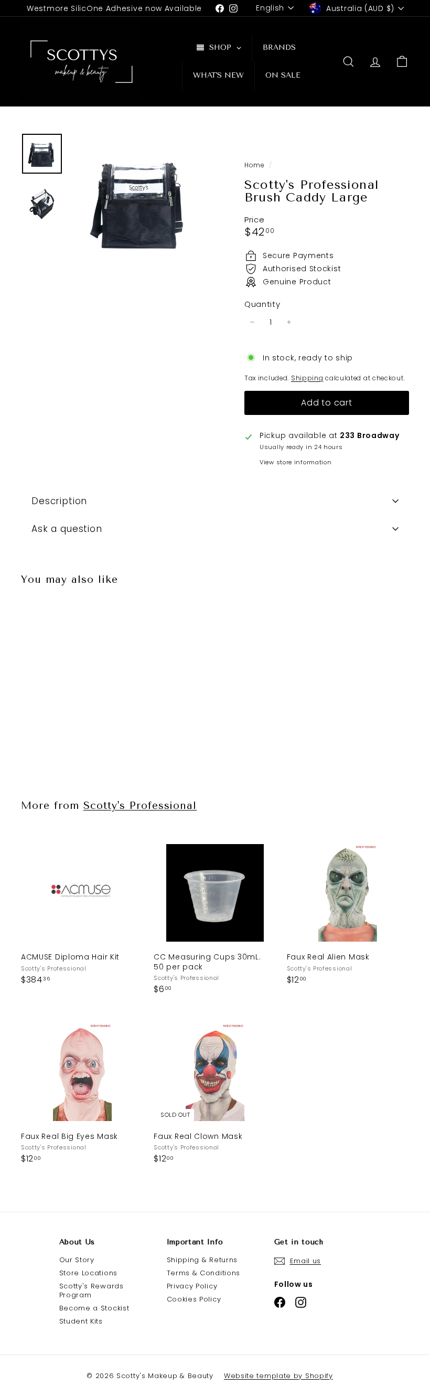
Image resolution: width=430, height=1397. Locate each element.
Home (255, 165)
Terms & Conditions (204, 1273)
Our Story (76, 1260)
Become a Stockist (94, 1308)
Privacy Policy (192, 1286)
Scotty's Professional (140, 805)
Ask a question (66, 528)
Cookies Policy (194, 1299)
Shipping (307, 378)
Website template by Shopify (278, 1376)
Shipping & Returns (202, 1260)
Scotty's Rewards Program (91, 1290)
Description (59, 501)
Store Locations (88, 1273)
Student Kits (81, 1321)
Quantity (262, 304)
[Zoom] (140, 202)
